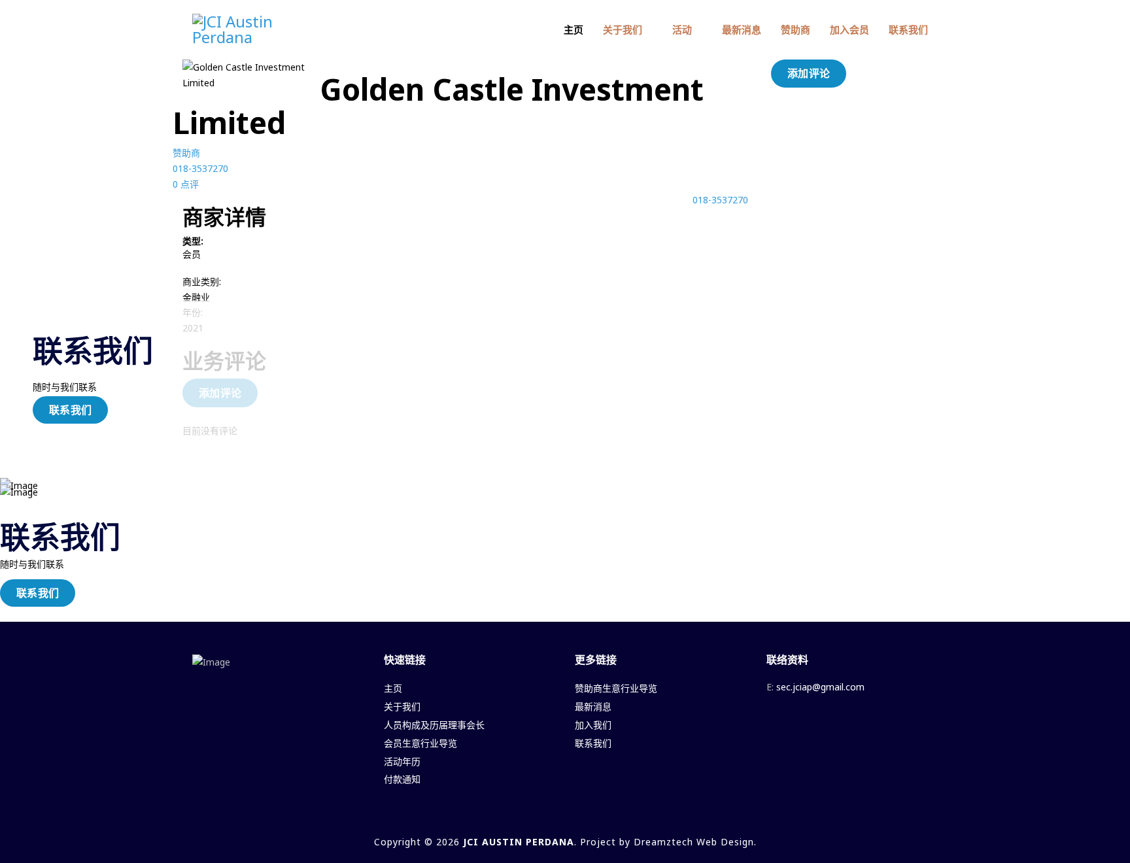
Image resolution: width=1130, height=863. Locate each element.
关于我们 (622, 29)
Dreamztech (663, 842)
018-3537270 (200, 168)
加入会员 (849, 29)
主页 (573, 29)
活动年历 (402, 761)
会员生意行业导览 (420, 743)
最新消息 (741, 29)
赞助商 (795, 29)
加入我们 (593, 725)
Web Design (725, 842)
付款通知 (402, 779)
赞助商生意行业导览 (616, 688)
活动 (682, 29)
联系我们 (908, 29)
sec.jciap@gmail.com (820, 687)
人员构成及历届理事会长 (434, 725)
